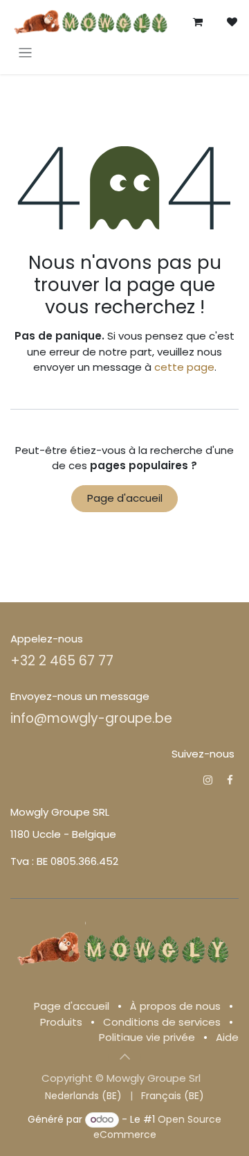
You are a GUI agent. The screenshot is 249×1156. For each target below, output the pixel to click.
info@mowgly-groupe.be (91, 718)
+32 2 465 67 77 (61, 660)
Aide (227, 1037)
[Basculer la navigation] (25, 52)
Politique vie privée (147, 1037)
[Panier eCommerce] (198, 22)
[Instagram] (208, 780)
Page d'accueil (125, 498)
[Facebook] (230, 780)
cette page (184, 367)
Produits (61, 1022)
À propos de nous (175, 1006)
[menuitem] (83, 1096)
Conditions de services (162, 1022)
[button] (124, 1057)
